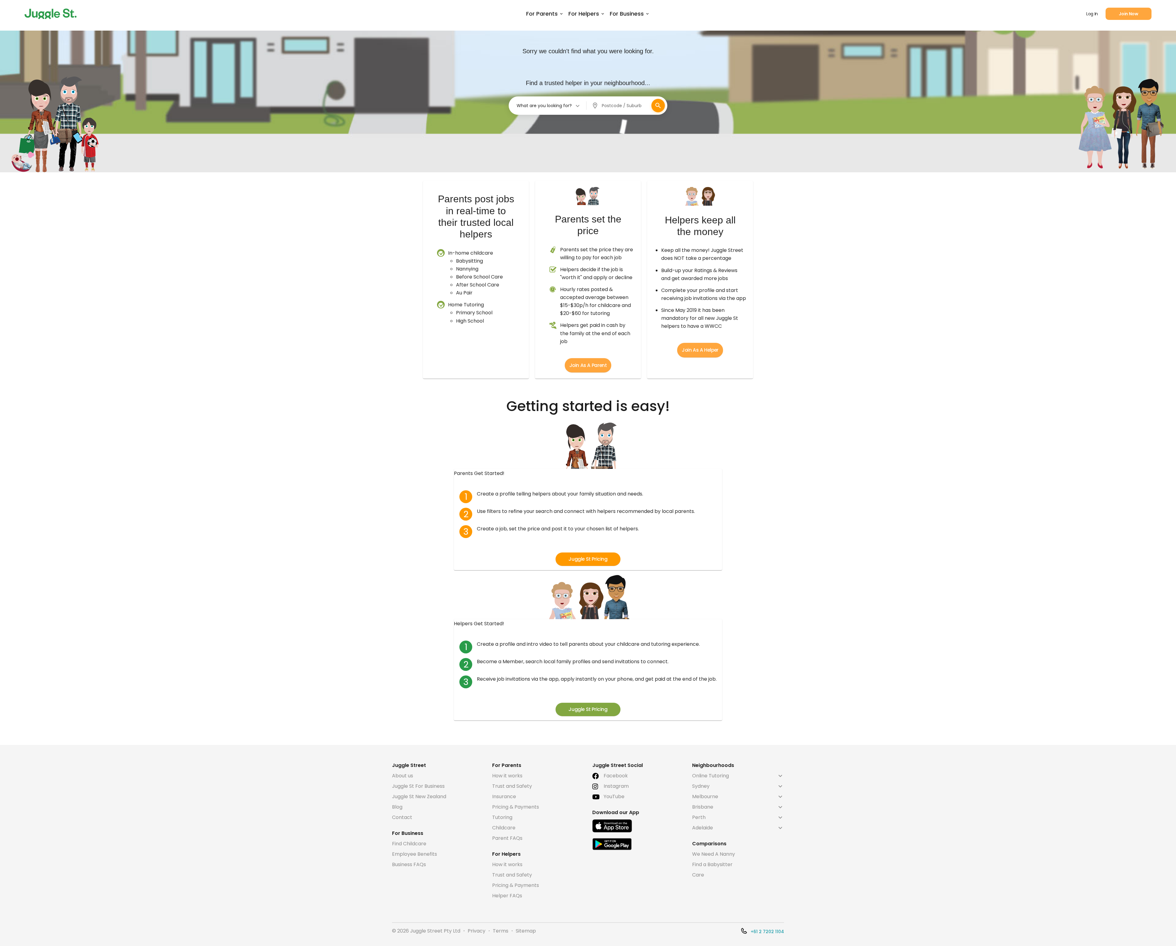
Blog (397, 806)
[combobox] (548, 105)
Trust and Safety (512, 786)
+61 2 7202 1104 (767, 932)
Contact (402, 817)
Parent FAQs (507, 838)
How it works (507, 775)
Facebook (616, 775)
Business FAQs (409, 864)
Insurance (504, 796)
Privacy (476, 930)
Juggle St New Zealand (419, 796)
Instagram (616, 786)
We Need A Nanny (713, 854)
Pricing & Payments (515, 806)
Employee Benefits (414, 854)
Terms (500, 930)
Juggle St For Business (418, 786)
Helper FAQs (507, 895)
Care (698, 874)
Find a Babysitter (712, 864)
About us (402, 775)
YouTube (614, 796)
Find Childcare (409, 843)
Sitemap (526, 930)
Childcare (503, 827)
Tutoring (502, 817)
